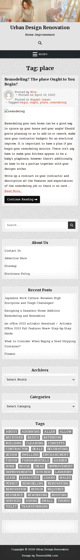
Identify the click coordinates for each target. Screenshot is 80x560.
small (47, 500)
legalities (29, 477)
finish (11, 460)
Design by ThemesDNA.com (40, 555)
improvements (19, 472)
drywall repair (40, 99)
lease (11, 477)
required (55, 489)
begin (24, 102)
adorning (31, 431)
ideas (39, 466)
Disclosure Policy (17, 274)
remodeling (58, 102)
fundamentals (35, 460)
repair (37, 489)
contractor (17, 449)
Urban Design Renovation (40, 27)
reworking (37, 495)
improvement (60, 466)
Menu (43, 54)
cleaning (34, 443)
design (11, 454)
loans (49, 477)
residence (14, 495)
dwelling (30, 454)
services (13, 500)
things (64, 500)
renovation (16, 489)
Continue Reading (23, 200)
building (14, 443)
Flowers (9, 354)
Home (10, 466)
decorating (57, 449)
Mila (33, 92)
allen (49, 431)
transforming (34, 506)
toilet (11, 506)
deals (37, 449)
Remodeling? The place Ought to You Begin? (39, 82)
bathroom (52, 437)
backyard (14, 437)
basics (33, 437)
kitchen (43, 472)
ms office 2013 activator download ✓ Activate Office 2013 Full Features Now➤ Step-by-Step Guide (38, 328)
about (11, 431)
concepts (56, 443)
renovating (58, 483)
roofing (59, 495)
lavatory (63, 472)
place (44, 102)
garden (60, 460)
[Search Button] (40, 43)
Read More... (13, 191)
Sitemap (10, 266)
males (65, 477)
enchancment (56, 454)
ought (34, 102)
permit (12, 483)
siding (31, 500)
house (24, 466)
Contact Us (12, 251)
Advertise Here (15, 258)
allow (66, 431)
